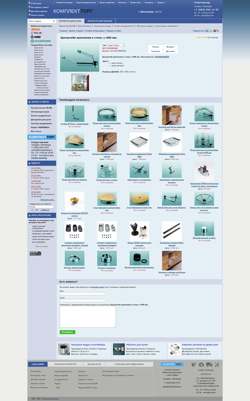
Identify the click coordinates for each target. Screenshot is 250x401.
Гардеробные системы (41, 45)
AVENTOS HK (38, 50)
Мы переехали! (37, 183)
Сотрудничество (61, 380)
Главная (63, 31)
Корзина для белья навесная (172, 127)
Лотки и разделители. (41, 116)
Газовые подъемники (41, 92)
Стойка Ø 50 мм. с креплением (74, 124)
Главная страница (64, 2)
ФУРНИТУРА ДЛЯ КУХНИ (70, 21)
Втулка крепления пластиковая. (139, 267)
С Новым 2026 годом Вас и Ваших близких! (42, 171)
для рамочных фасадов (42, 71)
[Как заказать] (193, 365)
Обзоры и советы (40, 102)
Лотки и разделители (124, 26)
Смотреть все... (47, 200)
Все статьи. (36, 131)
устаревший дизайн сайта (43, 231)
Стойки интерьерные (41, 83)
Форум (160, 2)
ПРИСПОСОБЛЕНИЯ (41, 95)
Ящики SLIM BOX (40, 64)
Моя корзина (147, 12)
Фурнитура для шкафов (42, 90)
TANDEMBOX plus (40, 66)
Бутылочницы (84, 26)
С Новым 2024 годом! (40, 189)
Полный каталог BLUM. (41, 108)
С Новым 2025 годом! (40, 178)
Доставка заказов (39, 11)
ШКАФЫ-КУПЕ (94, 364)
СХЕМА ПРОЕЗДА (206, 370)
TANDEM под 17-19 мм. (42, 69)
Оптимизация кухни (110, 371)
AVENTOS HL (38, 52)
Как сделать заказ (38, 375)
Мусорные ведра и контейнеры (88, 344)
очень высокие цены (41, 239)
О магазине (36, 3)
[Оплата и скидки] (201, 365)
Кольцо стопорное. (107, 268)
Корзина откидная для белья (172, 272)
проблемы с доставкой (42, 234)
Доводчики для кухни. (41, 120)
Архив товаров (76, 31)
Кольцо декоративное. (74, 268)
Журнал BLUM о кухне (88, 388)
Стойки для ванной (42, 88)
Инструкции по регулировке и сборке (118, 375)
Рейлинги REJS (39, 78)
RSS (58, 388)
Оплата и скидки (38, 383)
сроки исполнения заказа (43, 236)
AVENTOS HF (38, 48)
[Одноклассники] (212, 30)
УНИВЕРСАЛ (38, 59)
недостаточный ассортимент (38, 227)
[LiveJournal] (217, 30)
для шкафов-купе (40, 62)
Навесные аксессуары (41, 76)
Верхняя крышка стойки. (204, 238)
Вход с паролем (107, 2)
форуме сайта (97, 287)
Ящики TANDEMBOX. (40, 127)
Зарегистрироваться (86, 2)
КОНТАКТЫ (206, 374)
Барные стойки (41, 85)
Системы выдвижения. (41, 123)
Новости (122, 2)
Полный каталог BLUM (88, 384)
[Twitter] (209, 30)
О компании (36, 371)
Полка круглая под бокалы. (74, 180)
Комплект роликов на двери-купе (200, 344)
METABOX (37, 57)
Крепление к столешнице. (139, 180)
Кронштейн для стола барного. (172, 207)
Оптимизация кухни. (40, 112)
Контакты (149, 2)
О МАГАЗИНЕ (38, 364)
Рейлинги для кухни (40, 80)
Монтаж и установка (39, 387)
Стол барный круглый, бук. (139, 207)
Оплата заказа (37, 15)
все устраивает (38, 242)
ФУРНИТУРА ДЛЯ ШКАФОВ (100, 21)
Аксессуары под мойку (166, 26)
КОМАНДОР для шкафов (42, 73)
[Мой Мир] (215, 30)
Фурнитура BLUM (67, 26)
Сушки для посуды (102, 26)
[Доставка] (209, 365)
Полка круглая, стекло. (107, 180)
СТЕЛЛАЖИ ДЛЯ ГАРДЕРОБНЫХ (129, 364)
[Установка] (217, 365)
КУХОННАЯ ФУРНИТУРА (65, 364)
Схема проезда (202, 2)
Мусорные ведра (145, 26)
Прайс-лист (135, 2)
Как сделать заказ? (40, 7)
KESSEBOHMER (162, 57)
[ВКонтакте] (206, 30)
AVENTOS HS (38, 55)
